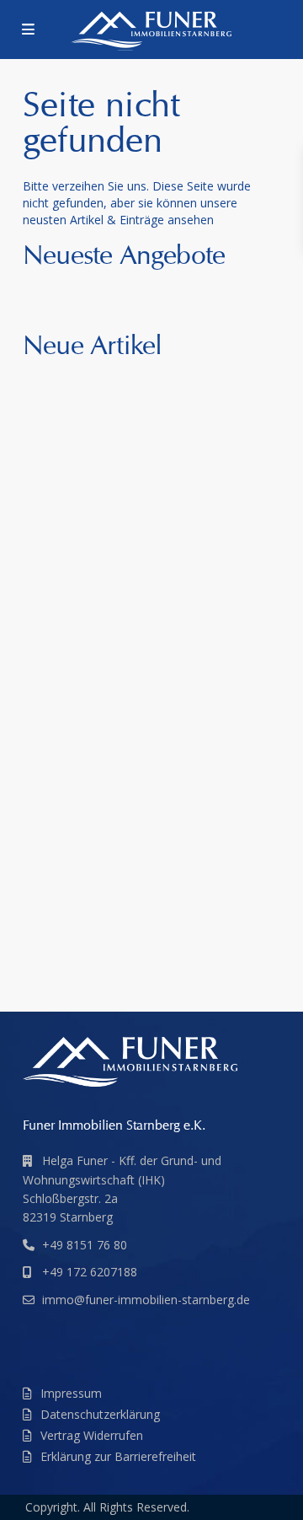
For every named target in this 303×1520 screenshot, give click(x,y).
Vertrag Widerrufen (91, 1435)
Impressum (71, 1393)
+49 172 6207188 (89, 1272)
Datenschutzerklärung (100, 1414)
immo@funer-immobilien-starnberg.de (146, 1300)
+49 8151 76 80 (84, 1245)
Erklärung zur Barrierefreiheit (118, 1456)
